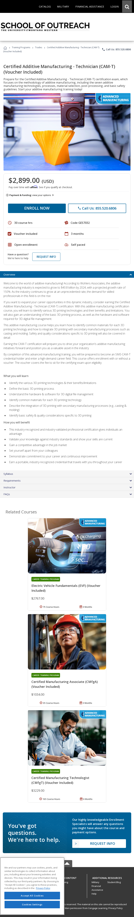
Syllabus (8, 473)
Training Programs (21, 47)
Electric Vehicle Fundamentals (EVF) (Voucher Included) (65, 588)
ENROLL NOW (37, 208)
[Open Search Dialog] (127, 6)
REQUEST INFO (46, 257)
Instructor (9, 487)
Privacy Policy (115, 908)
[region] (32, 886)
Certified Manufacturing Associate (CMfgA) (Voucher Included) (64, 684)
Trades (38, 47)
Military (95, 882)
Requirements (12, 480)
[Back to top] (67, 877)
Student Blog (114, 882)
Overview (9, 274)
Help (94, 893)
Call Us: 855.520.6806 (116, 49)
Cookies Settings (32, 904)
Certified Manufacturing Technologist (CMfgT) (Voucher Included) (60, 780)
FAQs (6, 494)
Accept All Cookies (32, 895)
